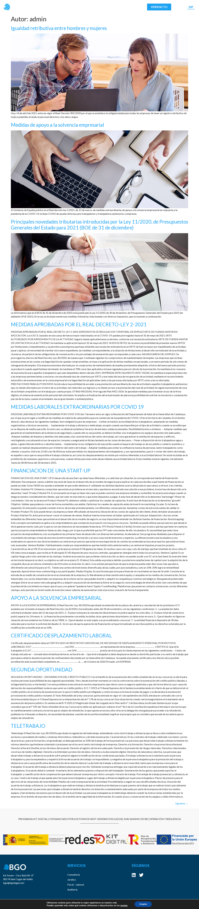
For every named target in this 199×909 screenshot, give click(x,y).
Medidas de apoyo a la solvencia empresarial (57, 125)
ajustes (123, 905)
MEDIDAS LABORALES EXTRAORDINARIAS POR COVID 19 (77, 407)
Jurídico (71, 879)
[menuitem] (191, 7)
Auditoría (72, 889)
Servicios (83, 7)
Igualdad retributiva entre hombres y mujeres (59, 28)
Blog (103, 7)
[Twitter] (141, 875)
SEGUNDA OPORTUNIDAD (41, 669)
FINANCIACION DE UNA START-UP (50, 470)
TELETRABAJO (28, 726)
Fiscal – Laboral (75, 884)
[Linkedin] (134, 875)
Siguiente (181, 803)
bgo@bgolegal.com (13, 882)
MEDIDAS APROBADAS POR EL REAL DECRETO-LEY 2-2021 (79, 324)
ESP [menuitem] (191, 6)
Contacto (121, 7)
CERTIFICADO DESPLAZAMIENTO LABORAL (61, 635)
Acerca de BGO (59, 7)
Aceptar (143, 904)
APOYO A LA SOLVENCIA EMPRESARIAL (56, 598)
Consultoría (73, 874)
